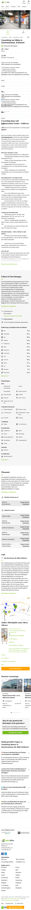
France (17, 867)
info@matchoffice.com (6, 847)
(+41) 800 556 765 (6, 849)
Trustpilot (3, 92)
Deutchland (4, 877)
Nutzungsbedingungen (7, 900)
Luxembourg (4, 885)
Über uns (3, 859)
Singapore (18, 882)
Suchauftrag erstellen (7, 862)
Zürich (18, 6)
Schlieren (24, 6)
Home (2, 6)
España (3, 890)
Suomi (3, 875)
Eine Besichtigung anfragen (9, 70)
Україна (17, 875)
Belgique (3, 882)
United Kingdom (5, 888)
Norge (3, 872)
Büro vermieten (20, 859)
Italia (16, 870)
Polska (17, 877)
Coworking (13, 6)
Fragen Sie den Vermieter (8, 69)
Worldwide (18, 888)
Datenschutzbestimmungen (13, 898)
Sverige (3, 870)
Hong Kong (18, 880)
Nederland (4, 880)
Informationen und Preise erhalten (10, 67)
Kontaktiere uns (20, 862)
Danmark (3, 867)
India (16, 885)
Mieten (7, 6)
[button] (2, 643)
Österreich (18, 872)
